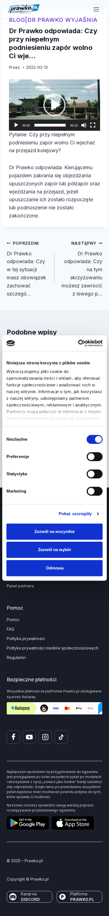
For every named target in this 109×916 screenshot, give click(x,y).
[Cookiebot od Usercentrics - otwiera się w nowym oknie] (78, 343)
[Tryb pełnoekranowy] (93, 125)
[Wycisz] (84, 125)
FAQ (10, 629)
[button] (54, 105)
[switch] (95, 456)
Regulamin (16, 657)
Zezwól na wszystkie (54, 531)
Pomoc (13, 619)
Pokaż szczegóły (75, 513)
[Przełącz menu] (96, 9)
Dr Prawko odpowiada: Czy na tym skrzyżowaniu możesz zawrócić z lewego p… (81, 269)
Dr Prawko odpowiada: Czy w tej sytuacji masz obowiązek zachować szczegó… (26, 269)
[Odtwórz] (16, 125)
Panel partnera (20, 585)
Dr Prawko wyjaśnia (62, 19)
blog (17, 19)
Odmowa (54, 568)
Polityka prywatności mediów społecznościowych (52, 648)
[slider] (50, 125)
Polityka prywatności (26, 638)
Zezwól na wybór (54, 549)
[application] (54, 104)
